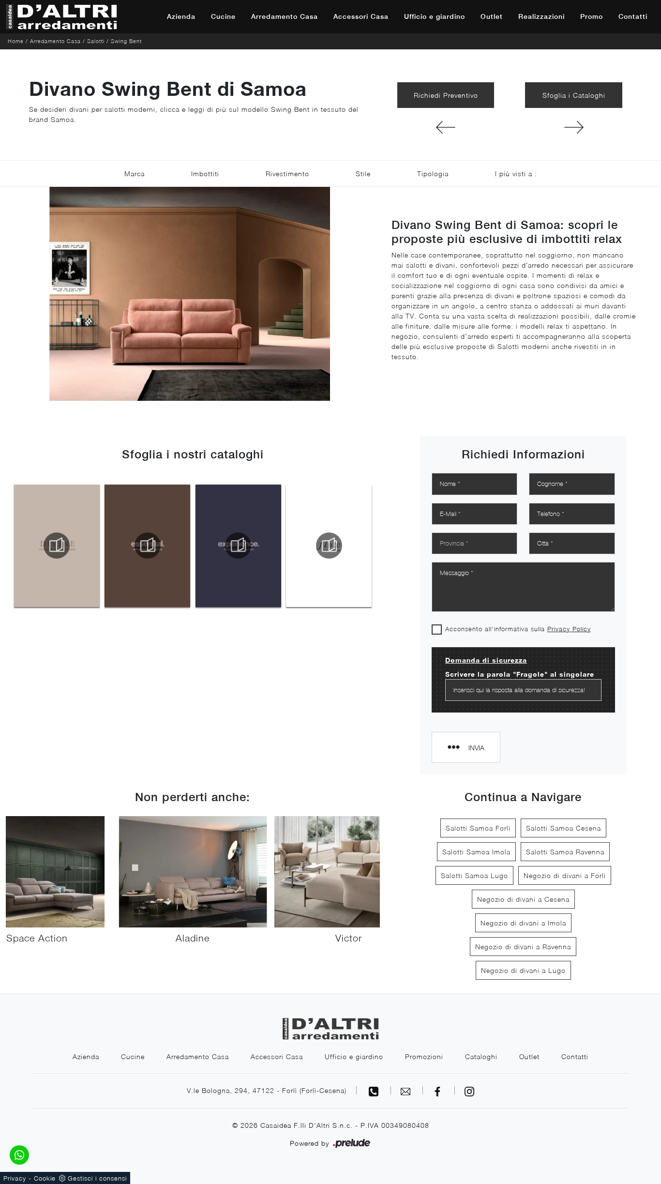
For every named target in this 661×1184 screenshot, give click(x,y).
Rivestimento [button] (287, 173)
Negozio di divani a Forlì (565, 875)
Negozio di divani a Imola (523, 923)
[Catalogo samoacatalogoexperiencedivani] (238, 545)
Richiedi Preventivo (446, 95)
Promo (591, 16)
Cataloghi (481, 1056)
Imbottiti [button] (205, 173)
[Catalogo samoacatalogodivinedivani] (57, 545)
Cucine (223, 16)
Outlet (492, 16)
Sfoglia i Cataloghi (573, 95)
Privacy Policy (569, 629)
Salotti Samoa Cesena (563, 828)
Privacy (14, 1178)
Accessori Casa (361, 16)
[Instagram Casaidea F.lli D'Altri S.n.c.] (469, 1090)
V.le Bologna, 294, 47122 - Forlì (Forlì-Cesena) (266, 1090)
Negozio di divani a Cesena (523, 899)
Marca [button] (134, 173)
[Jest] (573, 127)
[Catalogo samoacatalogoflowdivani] (329, 545)
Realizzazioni (541, 16)
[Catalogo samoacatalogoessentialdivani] (148, 545)
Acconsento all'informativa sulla (518, 629)
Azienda (181, 16)
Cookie (45, 1178)
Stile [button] (363, 173)
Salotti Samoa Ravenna (565, 852)
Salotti (96, 41)
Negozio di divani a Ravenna (523, 946)
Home (16, 41)
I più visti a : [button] (516, 173)
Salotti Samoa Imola (476, 852)
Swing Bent (126, 41)
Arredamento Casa (284, 16)
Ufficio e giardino (434, 16)
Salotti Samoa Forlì (478, 828)
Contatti (632, 16)
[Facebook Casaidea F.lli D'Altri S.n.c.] (439, 1090)
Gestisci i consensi (97, 1178)
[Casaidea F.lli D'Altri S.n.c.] (61, 16)
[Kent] (446, 127)
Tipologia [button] (433, 173)
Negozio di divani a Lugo (523, 970)
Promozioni (424, 1056)
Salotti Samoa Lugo (474, 875)
